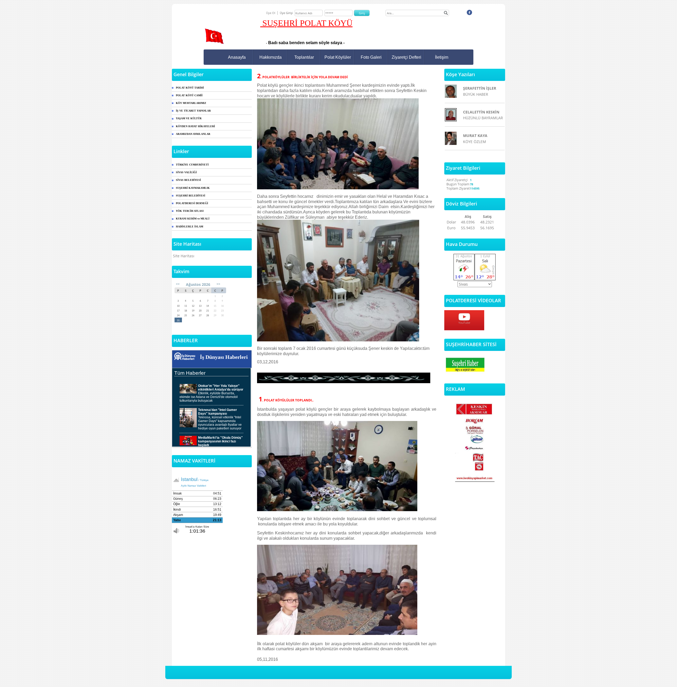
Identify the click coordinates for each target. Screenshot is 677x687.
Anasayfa (237, 57)
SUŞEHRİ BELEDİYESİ (190, 195)
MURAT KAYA (475, 135)
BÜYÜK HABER (475, 94)
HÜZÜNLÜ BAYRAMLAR (483, 117)
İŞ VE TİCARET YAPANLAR (193, 110)
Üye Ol (270, 13)
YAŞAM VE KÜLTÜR (189, 118)
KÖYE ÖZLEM (474, 141)
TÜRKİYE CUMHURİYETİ (192, 164)
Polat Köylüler (337, 57)
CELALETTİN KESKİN (481, 111)
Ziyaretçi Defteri (406, 57)
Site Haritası (183, 255)
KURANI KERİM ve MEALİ (192, 218)
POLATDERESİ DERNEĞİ (192, 203)
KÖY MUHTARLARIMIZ (191, 103)
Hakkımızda (270, 57)
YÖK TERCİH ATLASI (190, 210)
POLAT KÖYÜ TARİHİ (190, 87)
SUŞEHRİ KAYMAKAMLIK (193, 187)
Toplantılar (304, 57)
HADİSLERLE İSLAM (189, 226)
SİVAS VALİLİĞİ (186, 172)
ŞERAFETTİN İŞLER (479, 88)
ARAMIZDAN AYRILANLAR (193, 133)
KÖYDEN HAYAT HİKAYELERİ (195, 126)
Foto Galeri (371, 57)
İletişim (441, 57)
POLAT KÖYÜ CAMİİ (189, 95)
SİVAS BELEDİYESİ (188, 179)
